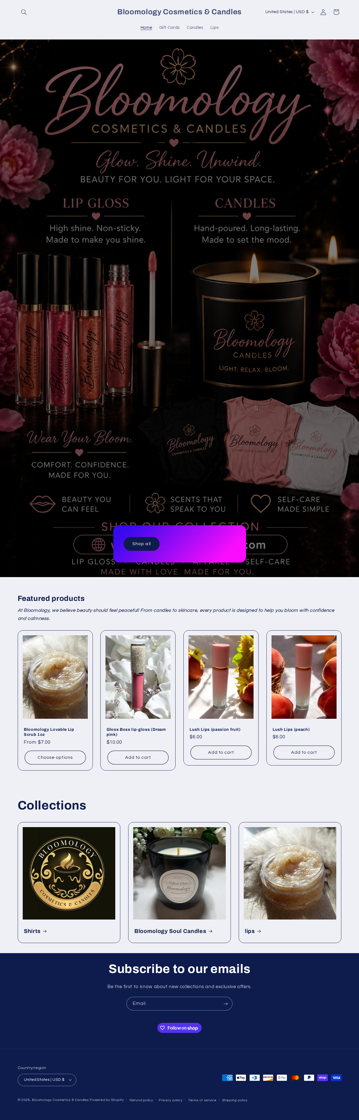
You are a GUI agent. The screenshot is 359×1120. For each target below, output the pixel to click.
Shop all (141, 544)
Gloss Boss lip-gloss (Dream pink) (136, 732)
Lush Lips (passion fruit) (215, 729)
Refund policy (141, 1100)
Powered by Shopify (107, 1100)
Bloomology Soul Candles (170, 931)
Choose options (55, 757)
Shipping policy (235, 1100)
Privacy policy (170, 1100)
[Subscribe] (225, 1004)
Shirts (32, 931)
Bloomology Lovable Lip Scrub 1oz (49, 732)
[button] (24, 12)
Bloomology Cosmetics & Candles (60, 1100)
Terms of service (202, 1100)
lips (250, 931)
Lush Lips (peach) (291, 729)
